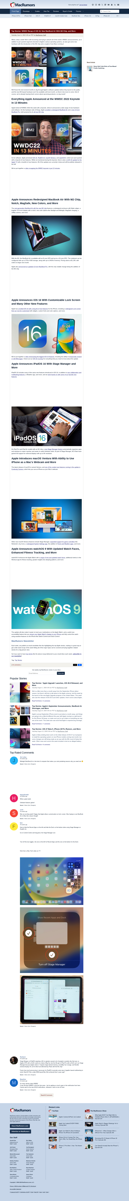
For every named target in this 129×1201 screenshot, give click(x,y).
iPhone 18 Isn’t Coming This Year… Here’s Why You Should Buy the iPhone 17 (70, 1139)
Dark (47, 1192)
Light (44, 1192)
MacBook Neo (76, 16)
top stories (29, 654)
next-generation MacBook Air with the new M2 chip (30, 208)
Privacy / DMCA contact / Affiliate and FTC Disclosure (23, 1186)
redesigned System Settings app (37, 544)
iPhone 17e (87, 16)
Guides (37, 11)
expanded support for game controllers (62, 542)
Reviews (56, 11)
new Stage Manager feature (54, 449)
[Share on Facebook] (80, 665)
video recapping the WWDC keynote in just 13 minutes (42, 168)
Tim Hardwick (29, 1154)
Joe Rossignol (30, 1147)
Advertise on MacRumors (20, 1131)
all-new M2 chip (39, 112)
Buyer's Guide (67, 11)
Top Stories (18, 660)
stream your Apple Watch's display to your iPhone (45, 634)
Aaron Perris (29, 1174)
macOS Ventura (51, 158)
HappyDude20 (24, 794)
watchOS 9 (62, 158)
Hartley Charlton (14, 1160)
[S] (14, 817)
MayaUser (23, 1079)
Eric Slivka (29, 1140)
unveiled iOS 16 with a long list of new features (33, 309)
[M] (14, 1086)
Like (29, 764)
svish (21, 810)
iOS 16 (35, 158)
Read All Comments (46, 1095)
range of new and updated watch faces (52, 557)
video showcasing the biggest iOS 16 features (39, 356)
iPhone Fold (27, 16)
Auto (41, 1192)
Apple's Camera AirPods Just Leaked (70, 1117)
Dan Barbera (13, 1167)
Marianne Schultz (30, 1160)
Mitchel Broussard (15, 1154)
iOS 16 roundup (38, 359)
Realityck (23, 1057)
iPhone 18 (106, 16)
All (118, 16)
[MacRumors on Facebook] (99, 5)
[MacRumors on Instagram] (96, 5)
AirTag (97, 16)
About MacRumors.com (19, 1126)
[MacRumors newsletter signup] (118, 5)
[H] (14, 802)
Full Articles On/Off (24, 1192)
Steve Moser (13, 1174)
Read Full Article (37, 701)
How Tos (46, 11)
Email (11, 1143)
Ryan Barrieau (30, 1167)
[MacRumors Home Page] (22, 5)
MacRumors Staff (41, 35)
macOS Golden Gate (61, 16)
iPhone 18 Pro (16, 16)
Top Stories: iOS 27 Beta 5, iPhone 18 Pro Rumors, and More (56, 729)
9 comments (46, 744)
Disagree (33, 764)
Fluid (32, 1192)
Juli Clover (13, 1147)
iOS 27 (38, 16)
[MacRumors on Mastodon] (105, 5)
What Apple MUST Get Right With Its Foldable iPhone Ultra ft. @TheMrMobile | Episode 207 (107, 1116)
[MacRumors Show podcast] (93, 5)
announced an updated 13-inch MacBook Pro (33, 266)
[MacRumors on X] (102, 5)
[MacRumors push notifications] (112, 5)
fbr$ (21, 823)
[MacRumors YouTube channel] (109, 5)
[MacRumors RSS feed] (115, 5)
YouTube (55, 1111)
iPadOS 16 (41, 158)
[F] (14, 830)
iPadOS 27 (47, 16)
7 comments (46, 724)
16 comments (16, 665)
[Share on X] (75, 665)
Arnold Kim (13, 1140)
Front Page (15, 11)
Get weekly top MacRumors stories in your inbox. (46, 670)
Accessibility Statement (15, 1189)
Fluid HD (36, 1192)
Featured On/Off (14, 1192)
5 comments (46, 701)
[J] (14, 764)
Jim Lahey (23, 757)
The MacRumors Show (98, 1111)
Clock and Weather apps (65, 544)
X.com (15, 1143)
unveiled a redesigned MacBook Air (56, 110)
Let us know (83, 5)
